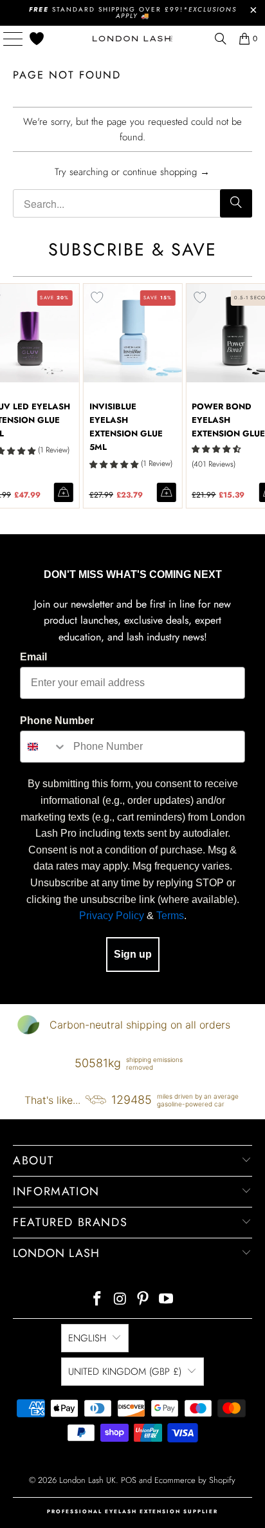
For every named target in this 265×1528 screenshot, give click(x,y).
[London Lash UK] (132, 38)
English (87, 1338)
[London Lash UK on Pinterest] (143, 1300)
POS (128, 1480)
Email (33, 656)
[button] (113, 465)
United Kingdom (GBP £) (124, 1372)
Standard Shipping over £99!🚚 (133, 13)
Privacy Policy (111, 915)
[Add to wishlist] (97, 297)
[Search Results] (220, 38)
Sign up (133, 954)
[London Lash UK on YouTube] (166, 1300)
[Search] (236, 203)
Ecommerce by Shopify (194, 1480)
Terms (170, 915)
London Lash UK (87, 1480)
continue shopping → (166, 172)
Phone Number (57, 720)
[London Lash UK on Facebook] (97, 1300)
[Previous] (7, 395)
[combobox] (44, 746)
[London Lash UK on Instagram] (120, 1300)
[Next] (258, 395)
